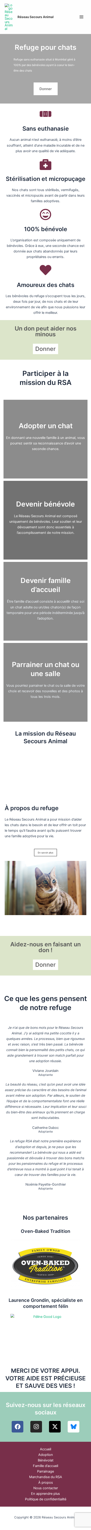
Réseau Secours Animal (36, 17)
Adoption (45, 1455)
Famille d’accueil (45, 1466)
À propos (45, 1482)
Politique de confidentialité (45, 1499)
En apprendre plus (45, 1494)
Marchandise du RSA (45, 1477)
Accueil (45, 1449)
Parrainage (45, 1471)
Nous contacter (45, 1488)
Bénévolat (45, 1460)
